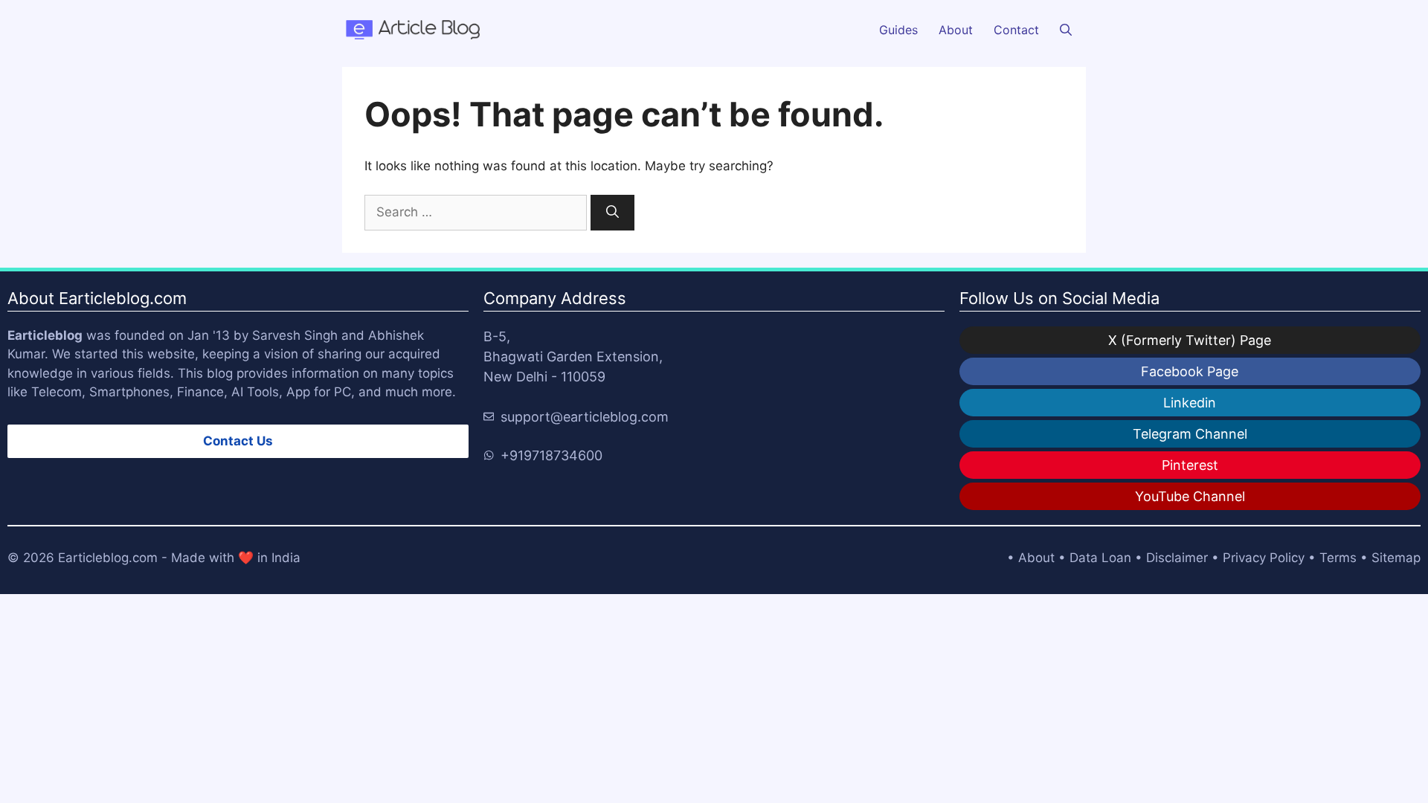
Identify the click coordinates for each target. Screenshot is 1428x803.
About (956, 29)
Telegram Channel (1190, 434)
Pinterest (1190, 465)
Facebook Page (1189, 371)
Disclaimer (1177, 557)
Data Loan (1100, 557)
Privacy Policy (1264, 557)
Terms (1338, 557)
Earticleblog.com (108, 557)
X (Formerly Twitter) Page (1189, 340)
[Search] (612, 212)
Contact (1016, 29)
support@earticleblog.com (585, 417)
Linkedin (1189, 402)
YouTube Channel (1190, 496)
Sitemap (1396, 557)
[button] (1065, 29)
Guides (898, 29)
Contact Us (238, 440)
